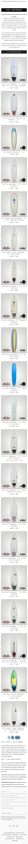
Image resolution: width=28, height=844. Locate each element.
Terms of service (10, 836)
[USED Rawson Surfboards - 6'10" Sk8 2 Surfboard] (14, 272)
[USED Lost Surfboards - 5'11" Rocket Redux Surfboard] (14, 442)
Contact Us (19, 36)
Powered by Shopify (6, 834)
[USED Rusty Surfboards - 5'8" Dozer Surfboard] (14, 578)
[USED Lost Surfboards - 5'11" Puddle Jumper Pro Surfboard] (14, 476)
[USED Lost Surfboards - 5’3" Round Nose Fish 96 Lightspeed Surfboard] (14, 70)
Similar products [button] (24, 113)
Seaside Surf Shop (11, 832)
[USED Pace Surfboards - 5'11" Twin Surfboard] (14, 510)
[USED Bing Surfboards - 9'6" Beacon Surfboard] (14, 374)
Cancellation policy (20, 838)
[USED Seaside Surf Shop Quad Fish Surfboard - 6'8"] (14, 104)
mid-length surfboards (16, 779)
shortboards (22, 777)
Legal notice (14, 840)
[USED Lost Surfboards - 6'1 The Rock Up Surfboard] (14, 612)
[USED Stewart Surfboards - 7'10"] (14, 138)
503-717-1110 (5, 36)
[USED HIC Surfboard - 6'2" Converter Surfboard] (14, 306)
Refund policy (15, 834)
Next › (17, 737)
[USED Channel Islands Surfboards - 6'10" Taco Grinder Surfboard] (14, 714)
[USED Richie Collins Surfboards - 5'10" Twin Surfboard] (14, 680)
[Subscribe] (26, 813)
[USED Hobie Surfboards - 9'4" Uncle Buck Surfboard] (14, 408)
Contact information (9, 838)
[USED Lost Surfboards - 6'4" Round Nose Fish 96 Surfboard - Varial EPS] (14, 646)
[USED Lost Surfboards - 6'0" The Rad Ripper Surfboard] (14, 544)
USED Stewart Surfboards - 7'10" (14, 152)
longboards (4, 779)
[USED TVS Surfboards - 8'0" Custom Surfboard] (14, 170)
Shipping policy (19, 836)
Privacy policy (23, 834)
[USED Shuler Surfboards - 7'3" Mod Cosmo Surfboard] (14, 340)
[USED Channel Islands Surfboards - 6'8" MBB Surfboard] (14, 238)
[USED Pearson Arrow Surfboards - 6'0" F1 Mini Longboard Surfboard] (14, 204)
